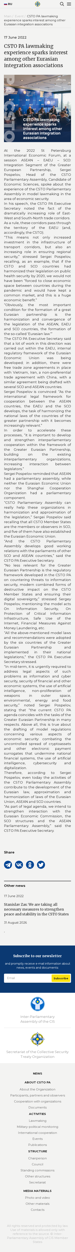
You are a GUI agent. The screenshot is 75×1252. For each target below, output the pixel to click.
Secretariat (37, 1182)
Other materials (37, 1204)
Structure (37, 1151)
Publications (37, 1145)
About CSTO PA (38, 1082)
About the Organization (37, 1089)
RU (8, 4)
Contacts (37, 1210)
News (37, 1073)
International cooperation (37, 1133)
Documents (37, 1107)
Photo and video (37, 1198)
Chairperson (37, 1158)
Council (37, 1164)
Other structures (37, 1176)
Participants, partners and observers (37, 1095)
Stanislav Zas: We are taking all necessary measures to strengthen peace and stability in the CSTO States (36, 909)
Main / (9, 16)
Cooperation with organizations (37, 1101)
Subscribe (61, 978)
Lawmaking (37, 1121)
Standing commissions (37, 1170)
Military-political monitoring (37, 1127)
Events (37, 1139)
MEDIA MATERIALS (37, 1191)
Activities (37, 1114)
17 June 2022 (14, 896)
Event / (20, 16)
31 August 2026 (15, 922)
